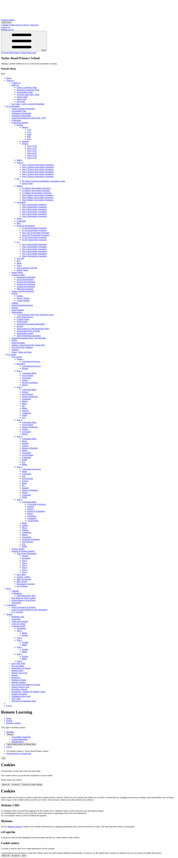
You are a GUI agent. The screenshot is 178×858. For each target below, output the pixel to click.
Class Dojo (34, 25)
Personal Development (26, 277)
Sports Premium (18, 343)
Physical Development (26, 282)
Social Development (25, 279)
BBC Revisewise (24, 579)
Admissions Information (21, 113)
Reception (21, 364)
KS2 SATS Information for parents (25, 684)
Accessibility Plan (18, 111)
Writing (25, 144)
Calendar (4, 25)
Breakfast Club (17, 617)
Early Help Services (25, 317)
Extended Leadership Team (28, 90)
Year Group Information (26, 553)
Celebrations (16, 593)
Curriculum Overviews (31, 366)
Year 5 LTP (32, 155)
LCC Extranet (17, 612)
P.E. (23, 406)
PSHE (24, 415)
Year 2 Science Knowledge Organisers (38, 167)
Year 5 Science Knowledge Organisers (38, 174)
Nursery (20, 359)
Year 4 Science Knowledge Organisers (38, 172)
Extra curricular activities (27, 268)
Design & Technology (26, 226)
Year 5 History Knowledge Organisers (37, 197)
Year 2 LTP (32, 148)
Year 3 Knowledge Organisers (34, 209)
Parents (9, 614)
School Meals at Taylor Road (23, 600)
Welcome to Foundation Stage (23, 701)
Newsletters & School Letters (23, 598)
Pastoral (14, 675)
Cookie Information (19, 739)
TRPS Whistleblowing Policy (29, 336)
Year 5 (19, 467)
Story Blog (21, 574)
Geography (21, 202)
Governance (11, 605)
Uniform (15, 350)
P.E (18, 179)
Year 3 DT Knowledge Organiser (35, 233)
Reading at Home (18, 680)
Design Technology (30, 382)
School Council (17, 549)
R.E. (18, 261)
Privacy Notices (23, 298)
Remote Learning (18, 682)
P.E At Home (22, 586)
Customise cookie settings (32, 785)
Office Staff (21, 99)
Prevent (20, 326)
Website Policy (17, 742)
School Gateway (22, 25)
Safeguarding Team (25, 92)
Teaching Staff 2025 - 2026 (28, 94)
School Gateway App (20, 687)
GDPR (14, 293)
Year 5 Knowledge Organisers (34, 214)
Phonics (25, 127)
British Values (22, 270)
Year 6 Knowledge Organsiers (34, 256)
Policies (20, 296)
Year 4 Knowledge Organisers (34, 211)
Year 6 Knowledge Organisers (34, 216)
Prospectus (15, 677)
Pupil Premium (17, 310)
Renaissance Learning (26, 584)
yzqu (29, 130)
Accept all (15, 785)
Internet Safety (17, 670)
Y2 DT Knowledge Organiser (34, 230)
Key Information (13, 106)
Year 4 (19, 436)
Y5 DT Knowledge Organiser (34, 237)
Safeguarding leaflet (25, 333)
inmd (29, 134)
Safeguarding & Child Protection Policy (33, 329)
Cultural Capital (17, 275)
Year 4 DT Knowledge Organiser (35, 235)
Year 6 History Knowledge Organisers (37, 200)
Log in (9, 706)
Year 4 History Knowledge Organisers (37, 195)
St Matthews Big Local (20, 696)
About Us (10, 80)
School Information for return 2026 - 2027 (28, 118)
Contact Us (16, 83)
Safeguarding (16, 312)
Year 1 (19, 371)
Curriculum (16, 120)
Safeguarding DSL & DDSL (28, 331)
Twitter (12, 25)
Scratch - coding (23, 577)
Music (19, 263)
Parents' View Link (19, 673)
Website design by (18, 753)
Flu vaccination (17, 666)
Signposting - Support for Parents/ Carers (28, 691)
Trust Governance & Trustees (23, 607)
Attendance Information (21, 115)
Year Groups (16, 357)
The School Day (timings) (22, 347)
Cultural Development (26, 286)
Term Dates (16, 602)
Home (8, 78)
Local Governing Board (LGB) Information (29, 610)
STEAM (20, 258)
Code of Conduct (18, 624)
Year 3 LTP (32, 151)
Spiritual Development (26, 284)
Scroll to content (7, 20)
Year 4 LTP (32, 153)
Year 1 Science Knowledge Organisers (38, 165)
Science (20, 162)
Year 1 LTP (32, 146)
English (20, 125)
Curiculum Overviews (31, 361)
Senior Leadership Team (27, 87)
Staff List (15, 85)
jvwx (29, 132)
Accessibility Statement (21, 737)
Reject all (5, 785)
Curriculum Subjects (19, 122)
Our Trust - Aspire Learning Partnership (27, 104)
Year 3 (19, 420)
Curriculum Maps (29, 373)
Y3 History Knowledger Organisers (36, 193)
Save (24, 856)
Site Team (21, 101)
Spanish (25, 410)
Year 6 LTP (32, 158)
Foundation (21, 628)
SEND (14, 340)
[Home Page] (18, 53)
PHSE (19, 218)
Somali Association (19, 694)
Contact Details (23, 300)
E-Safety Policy (23, 319)
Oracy (19, 265)
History (20, 186)
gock (29, 139)
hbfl (28, 137)
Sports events (27, 183)
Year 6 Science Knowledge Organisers (38, 176)
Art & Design (27, 375)
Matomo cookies (14, 826)
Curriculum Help (18, 626)
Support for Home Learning (22, 551)
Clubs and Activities (19, 621)
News (8, 588)
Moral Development (25, 289)
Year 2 (19, 387)
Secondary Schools (19, 689)
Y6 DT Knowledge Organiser (34, 240)
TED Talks (16, 698)
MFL (19, 223)
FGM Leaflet (22, 322)
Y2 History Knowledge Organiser (36, 190)
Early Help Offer (18, 663)
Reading (25, 141)
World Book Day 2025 (26, 595)
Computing (21, 221)
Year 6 (19, 499)
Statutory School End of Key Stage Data (28, 345)
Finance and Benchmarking (22, 291)
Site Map (10, 732)
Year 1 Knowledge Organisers (34, 204)
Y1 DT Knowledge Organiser (34, 228)
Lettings (14, 303)
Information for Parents (20, 668)
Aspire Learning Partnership (23, 108)
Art (18, 242)
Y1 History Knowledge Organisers (36, 188)
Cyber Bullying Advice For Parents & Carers (35, 314)
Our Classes (11, 354)
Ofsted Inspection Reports (22, 305)
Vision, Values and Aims (21, 352)
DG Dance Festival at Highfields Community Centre (43, 181)
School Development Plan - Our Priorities (28, 338)
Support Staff (22, 97)
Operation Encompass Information (31, 324)
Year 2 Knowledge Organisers (34, 207)
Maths (19, 160)
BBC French (22, 581)
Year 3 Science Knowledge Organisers (38, 169)
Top (3, 758)
